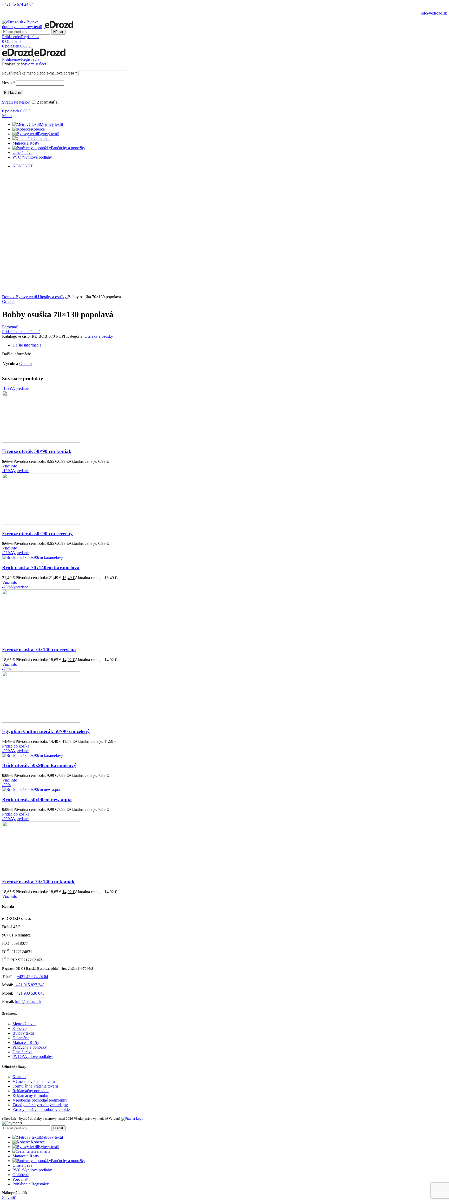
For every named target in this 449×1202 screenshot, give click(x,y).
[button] (15, 746)
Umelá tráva (22, 1052)
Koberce (19, 1028)
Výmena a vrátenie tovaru (33, 1081)
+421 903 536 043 (29, 993)
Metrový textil (24, 1024)
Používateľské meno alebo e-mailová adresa (39, 73)
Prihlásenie (12, 92)
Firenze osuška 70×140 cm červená (39, 649)
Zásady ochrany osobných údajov (40, 1105)
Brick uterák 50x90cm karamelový (39, 765)
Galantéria (20, 1038)
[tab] (229, 345)
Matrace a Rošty (25, 1042)
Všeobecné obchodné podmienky (39, 1100)
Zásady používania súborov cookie (41, 1109)
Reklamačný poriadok (30, 1091)
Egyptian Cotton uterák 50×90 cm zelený (46, 731)
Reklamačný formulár (30, 1095)
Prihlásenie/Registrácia (31, 1184)
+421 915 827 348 (29, 985)
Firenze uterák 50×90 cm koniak (36, 451)
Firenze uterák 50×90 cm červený (37, 533)
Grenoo (8, 301)
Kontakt (19, 1077)
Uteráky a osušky (53, 297)
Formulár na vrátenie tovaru (35, 1086)
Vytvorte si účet (33, 64)
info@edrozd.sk (434, 13)
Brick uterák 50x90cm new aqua (37, 799)
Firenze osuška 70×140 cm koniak (38, 881)
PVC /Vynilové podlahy (32, 1056)
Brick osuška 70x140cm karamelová (41, 567)
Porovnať (20, 1179)
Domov (9, 297)
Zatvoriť (9, 1197)
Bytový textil (27, 297)
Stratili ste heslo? (16, 102)
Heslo (8, 82)
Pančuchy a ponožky (29, 1047)
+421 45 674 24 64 (18, 4)
